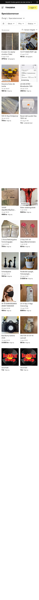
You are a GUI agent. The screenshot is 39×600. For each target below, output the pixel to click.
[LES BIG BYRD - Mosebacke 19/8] (28, 73)
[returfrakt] (10, 357)
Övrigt (4, 18)
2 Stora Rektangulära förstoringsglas (9, 241)
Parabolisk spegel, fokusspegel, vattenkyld (26, 273)
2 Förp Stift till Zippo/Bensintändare (28, 241)
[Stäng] (37, 2)
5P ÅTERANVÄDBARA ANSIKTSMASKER (9, 305)
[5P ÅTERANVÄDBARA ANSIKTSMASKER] (10, 293)
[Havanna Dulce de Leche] (10, 73)
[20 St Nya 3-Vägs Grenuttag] (28, 293)
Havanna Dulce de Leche (8, 85)
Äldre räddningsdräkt (28, 207)
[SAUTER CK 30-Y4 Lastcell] (28, 325)
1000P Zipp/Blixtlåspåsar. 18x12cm (8, 209)
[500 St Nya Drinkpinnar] (10, 105)
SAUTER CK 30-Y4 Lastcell (26, 337)
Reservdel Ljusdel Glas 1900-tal (28, 117)
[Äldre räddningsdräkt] (28, 197)
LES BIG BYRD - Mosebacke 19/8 (26, 85)
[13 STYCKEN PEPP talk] (28, 41)
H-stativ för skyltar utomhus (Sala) (8, 53)
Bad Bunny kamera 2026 (8, 337)
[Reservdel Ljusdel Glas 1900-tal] (28, 105)
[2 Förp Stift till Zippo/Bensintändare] (28, 229)
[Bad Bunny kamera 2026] (10, 325)
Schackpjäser (6, 271)
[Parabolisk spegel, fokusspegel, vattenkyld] (28, 261)
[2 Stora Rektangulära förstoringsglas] (10, 229)
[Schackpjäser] (10, 261)
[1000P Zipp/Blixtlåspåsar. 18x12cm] (10, 197)
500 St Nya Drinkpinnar (10, 116)
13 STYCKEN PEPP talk (28, 52)
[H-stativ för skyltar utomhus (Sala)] (10, 41)
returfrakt (5, 368)
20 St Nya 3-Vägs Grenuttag (26, 305)
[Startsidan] (10, 7)
